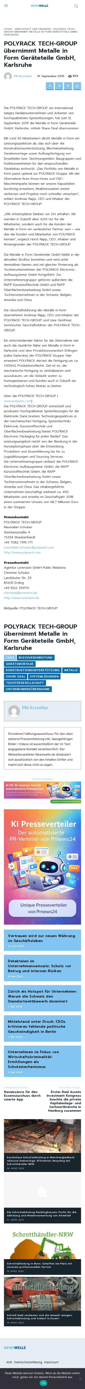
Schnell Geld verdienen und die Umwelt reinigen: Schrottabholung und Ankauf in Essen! (40, 1317)
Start (8, 29)
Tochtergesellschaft (25, 683)
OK (43, 1383)
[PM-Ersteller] (8, 76)
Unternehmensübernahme (28, 689)
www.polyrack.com (17, 401)
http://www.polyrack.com (22, 552)
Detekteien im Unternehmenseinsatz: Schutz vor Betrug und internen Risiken (39, 966)
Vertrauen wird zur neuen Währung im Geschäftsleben (41, 938)
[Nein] (80, 1379)
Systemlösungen (44, 676)
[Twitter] (59, 86)
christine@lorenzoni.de (20, 593)
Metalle (71, 670)
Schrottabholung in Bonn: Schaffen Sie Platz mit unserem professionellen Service (39, 1265)
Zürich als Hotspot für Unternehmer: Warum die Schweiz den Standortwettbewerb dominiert (42, 996)
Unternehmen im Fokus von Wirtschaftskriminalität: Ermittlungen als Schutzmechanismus (33, 1059)
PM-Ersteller (23, 76)
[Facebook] (50, 86)
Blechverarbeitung (36, 658)
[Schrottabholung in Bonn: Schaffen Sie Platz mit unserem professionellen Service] (42, 1242)
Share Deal (15, 676)
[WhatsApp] (77, 86)
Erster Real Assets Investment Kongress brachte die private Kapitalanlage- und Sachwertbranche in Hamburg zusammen (64, 1101)
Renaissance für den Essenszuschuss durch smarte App (22, 1096)
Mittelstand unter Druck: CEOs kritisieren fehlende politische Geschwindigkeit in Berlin (37, 1026)
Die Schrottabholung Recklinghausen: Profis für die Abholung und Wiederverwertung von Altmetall (41, 1213)
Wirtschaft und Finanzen (33, 29)
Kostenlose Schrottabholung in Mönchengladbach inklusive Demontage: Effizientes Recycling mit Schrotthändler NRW (41, 1161)
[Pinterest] (68, 86)
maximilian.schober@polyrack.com (29, 547)
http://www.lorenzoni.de (21, 598)
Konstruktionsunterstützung (33, 670)
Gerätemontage (20, 664)
